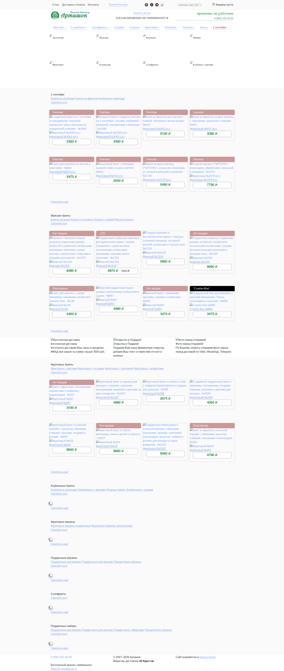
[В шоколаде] (118, 73)
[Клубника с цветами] (212, 73)
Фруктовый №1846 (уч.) (63, 136)
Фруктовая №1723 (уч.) (157, 179)
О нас (55, 4)
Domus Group (207, 657)
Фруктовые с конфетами (149, 368)
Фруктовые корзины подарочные (71, 525)
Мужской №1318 (153, 256)
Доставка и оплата (73, 4)
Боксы (204, 27)
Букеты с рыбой (104, 219)
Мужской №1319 (106, 265)
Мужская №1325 (200, 261)
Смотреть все (59, 102)
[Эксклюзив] (72, 46)
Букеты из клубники (62, 98)
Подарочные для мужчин (66, 561)
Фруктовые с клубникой (119, 368)
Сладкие (119, 27)
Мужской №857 (105, 303)
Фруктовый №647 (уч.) (203, 128)
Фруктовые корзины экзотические (112, 525)
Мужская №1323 (59, 265)
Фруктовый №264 (200, 450)
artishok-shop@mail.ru (64, 669)
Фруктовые (151, 27)
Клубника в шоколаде (112, 98)
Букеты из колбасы (82, 219)
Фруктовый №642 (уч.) (109, 175)
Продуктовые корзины (127, 561)
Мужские (58, 27)
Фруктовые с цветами (64, 368)
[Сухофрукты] (165, 73)
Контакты (93, 4)
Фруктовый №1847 (107, 397)
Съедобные (78, 27)
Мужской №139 (58, 309)
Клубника (170, 27)
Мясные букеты (124, 219)
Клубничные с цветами (92, 489)
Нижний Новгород (118, 4)
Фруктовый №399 (153, 393)
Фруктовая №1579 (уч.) (204, 180)
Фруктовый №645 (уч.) (156, 128)
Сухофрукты (99, 27)
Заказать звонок (142, 13)
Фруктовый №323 (107, 446)
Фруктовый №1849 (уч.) (110, 136)
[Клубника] (165, 46)
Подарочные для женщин (97, 561)
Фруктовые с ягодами (91, 368)
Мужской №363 (152, 309)
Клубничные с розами (140, 489)
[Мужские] (118, 46)
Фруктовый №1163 (154, 448)
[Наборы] (212, 46)
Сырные (134, 27)
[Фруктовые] (72, 73)
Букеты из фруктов (86, 98)
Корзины (188, 27)
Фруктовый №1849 (201, 397)
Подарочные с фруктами (129, 630)
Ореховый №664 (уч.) (62, 171)
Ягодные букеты (116, 489)
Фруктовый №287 (60, 402)
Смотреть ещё (59, 201)
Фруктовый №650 (60, 444)
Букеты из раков (61, 219)
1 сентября (219, 27)
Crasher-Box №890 (201, 309)
